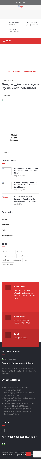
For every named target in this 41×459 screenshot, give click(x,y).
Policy (4, 230)
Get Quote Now (20, 2)
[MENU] (4, 41)
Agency (4, 219)
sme (32, 260)
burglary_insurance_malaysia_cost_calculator (20, 86)
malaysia (6, 260)
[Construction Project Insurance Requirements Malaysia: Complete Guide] (6, 199)
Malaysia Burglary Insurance (14, 137)
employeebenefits (9, 256)
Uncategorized (7, 235)
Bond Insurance (8, 252)
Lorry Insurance (23, 256)
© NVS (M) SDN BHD (17, 455)
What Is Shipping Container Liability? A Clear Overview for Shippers (25, 185)
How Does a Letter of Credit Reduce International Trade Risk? (26, 171)
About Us (6, 455)
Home (8, 71)
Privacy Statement (32, 455)
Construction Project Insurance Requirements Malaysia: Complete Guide (25, 199)
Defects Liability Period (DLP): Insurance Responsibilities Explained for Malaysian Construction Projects (17, 411)
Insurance (16, 71)
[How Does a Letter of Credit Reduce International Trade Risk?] (6, 174)
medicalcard (17, 260)
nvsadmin (7, 96)
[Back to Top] (28, 454)
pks (26, 260)
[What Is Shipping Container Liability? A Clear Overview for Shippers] (6, 189)
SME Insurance (8, 264)
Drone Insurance (22, 252)
